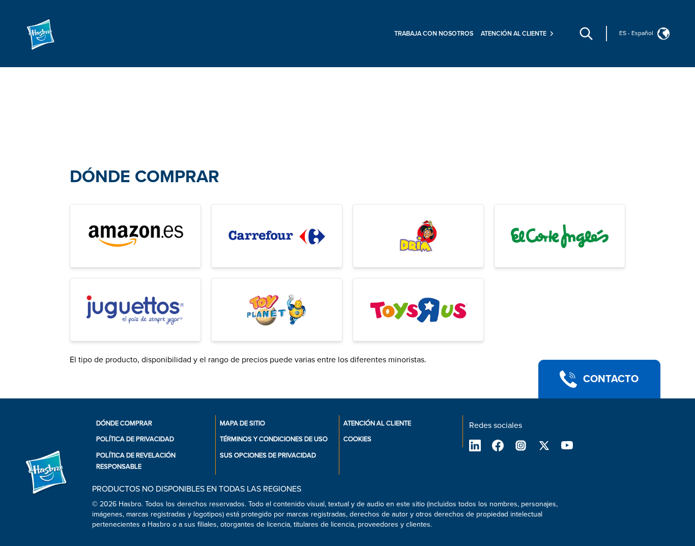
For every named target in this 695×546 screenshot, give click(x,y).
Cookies (357, 439)
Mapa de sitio (242, 423)
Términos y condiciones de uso (274, 439)
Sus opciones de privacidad (268, 455)
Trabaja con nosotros (433, 34)
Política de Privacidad (135, 439)
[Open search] (586, 33)
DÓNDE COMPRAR (144, 176)
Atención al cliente (377, 423)
